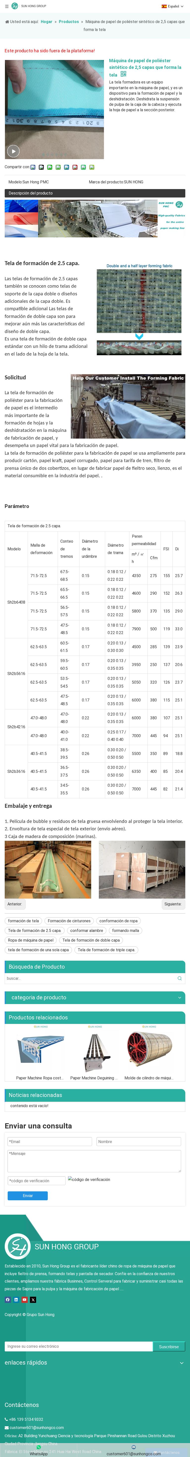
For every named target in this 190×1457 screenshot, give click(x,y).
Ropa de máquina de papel (30, 940)
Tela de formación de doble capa (91, 940)
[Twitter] (33, 1299)
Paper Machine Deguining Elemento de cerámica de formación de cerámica (94, 1078)
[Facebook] (8, 1299)
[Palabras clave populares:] (180, 978)
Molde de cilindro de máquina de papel (149, 1078)
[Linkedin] (16, 1299)
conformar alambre (86, 930)
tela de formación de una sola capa (38, 950)
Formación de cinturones (69, 921)
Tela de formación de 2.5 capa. (34, 930)
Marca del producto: (106, 182)
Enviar (28, 1195)
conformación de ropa (118, 921)
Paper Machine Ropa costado (40, 1078)
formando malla (125, 930)
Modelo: (15, 182)
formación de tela (23, 921)
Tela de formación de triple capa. (106, 950)
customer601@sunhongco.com (37, 1427)
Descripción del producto (31, 193)
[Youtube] (25, 1299)
